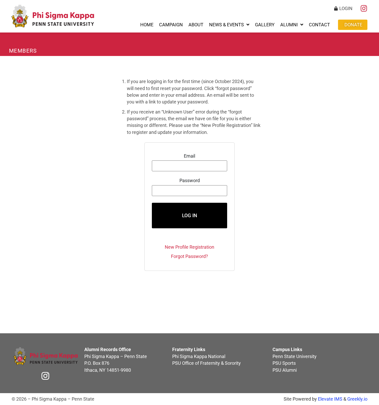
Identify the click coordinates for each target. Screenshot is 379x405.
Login (345, 8)
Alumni (289, 24)
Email (189, 156)
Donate (353, 24)
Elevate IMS (330, 399)
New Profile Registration (189, 247)
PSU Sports (284, 363)
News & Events (226, 24)
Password (189, 181)
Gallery (265, 24)
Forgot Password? (189, 256)
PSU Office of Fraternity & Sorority (206, 363)
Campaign (171, 24)
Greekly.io (357, 399)
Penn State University (295, 356)
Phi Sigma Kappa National (198, 356)
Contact (319, 24)
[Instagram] (363, 8)
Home (146, 24)
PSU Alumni (285, 370)
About (195, 24)
